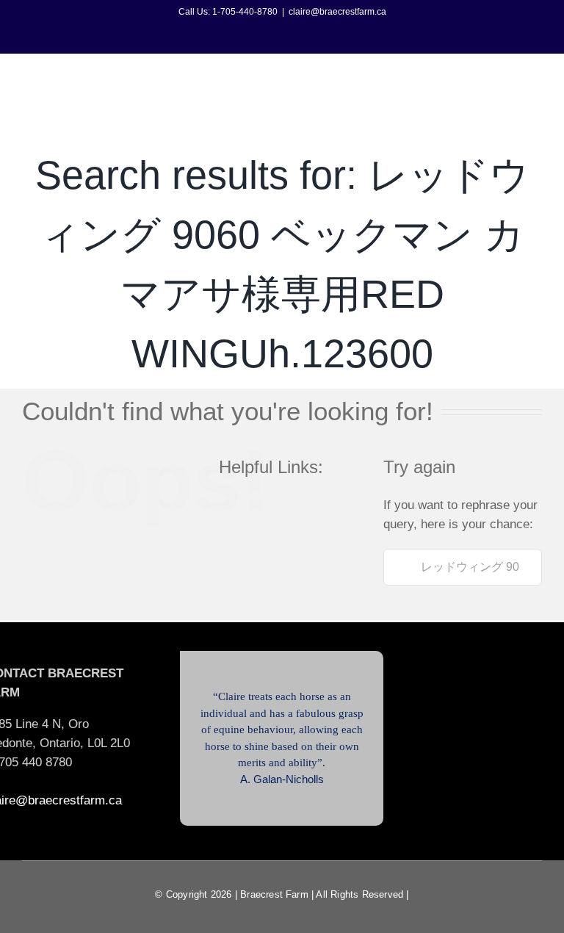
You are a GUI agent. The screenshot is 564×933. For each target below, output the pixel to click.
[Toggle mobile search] (510, 81)
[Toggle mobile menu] (536, 81)
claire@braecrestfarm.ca (337, 12)
